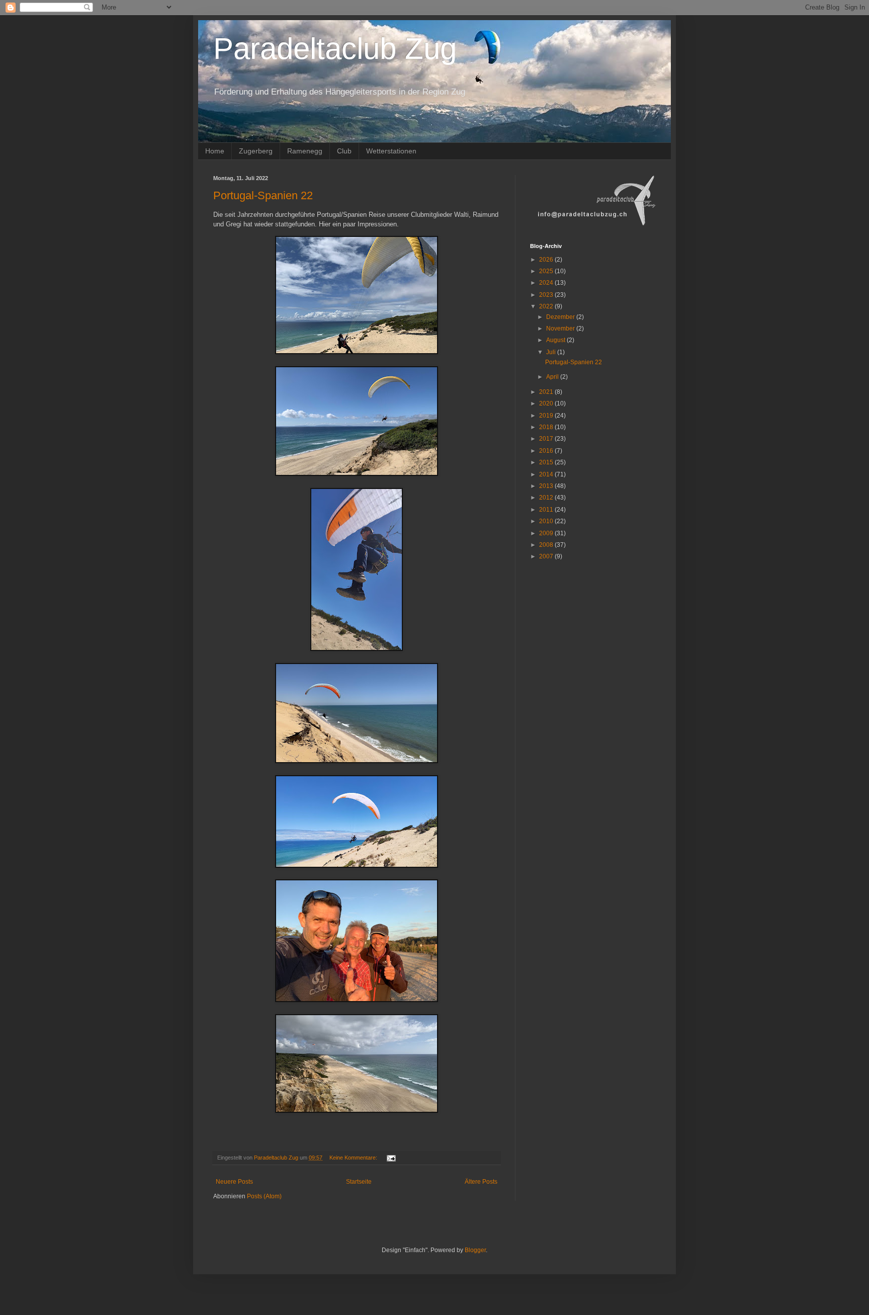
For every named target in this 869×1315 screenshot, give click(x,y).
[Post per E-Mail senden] (390, 1158)
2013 (547, 485)
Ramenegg (304, 151)
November (561, 328)
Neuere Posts (234, 1181)
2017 (547, 438)
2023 (547, 294)
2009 (547, 533)
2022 (547, 306)
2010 (547, 521)
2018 (547, 427)
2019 (547, 415)
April (553, 376)
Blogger (475, 1250)
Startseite (359, 1181)
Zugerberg (256, 151)
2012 (547, 497)
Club (344, 151)
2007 (547, 556)
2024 (547, 282)
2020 (547, 403)
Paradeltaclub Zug (335, 48)
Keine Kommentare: (354, 1158)
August (556, 340)
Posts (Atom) (264, 1196)
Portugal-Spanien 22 (263, 195)
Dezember (561, 316)
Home (214, 151)
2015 (547, 462)
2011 (547, 509)
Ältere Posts (481, 1181)
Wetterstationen (391, 151)
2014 (547, 474)
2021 (547, 391)
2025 (547, 271)
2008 (547, 544)
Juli (551, 352)
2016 (547, 450)
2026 (547, 259)
